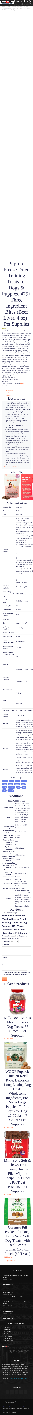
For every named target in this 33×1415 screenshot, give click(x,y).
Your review (6, 944)
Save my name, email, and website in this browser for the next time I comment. (17, 973)
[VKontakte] (25, 1392)
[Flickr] (16, 1392)
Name (4, 958)
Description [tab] (9, 391)
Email (4, 965)
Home (3, 6)
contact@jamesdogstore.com (18, 1378)
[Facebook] (12, 1392)
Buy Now (5, 381)
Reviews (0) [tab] (9, 395)
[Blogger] (7, 1392)
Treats (8, 6)
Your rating (6, 941)
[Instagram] (21, 1392)
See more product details (12, 467)
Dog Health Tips (10, 1260)
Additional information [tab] (13, 393)
